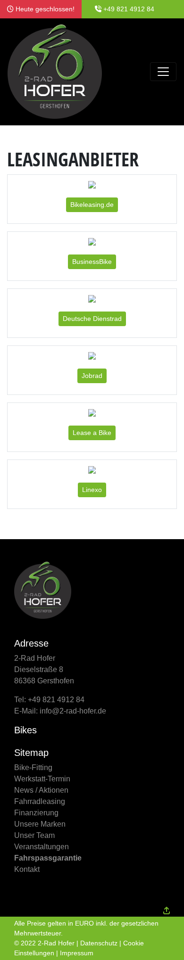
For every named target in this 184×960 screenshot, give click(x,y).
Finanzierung (36, 813)
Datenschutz (98, 943)
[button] (92, 204)
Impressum (76, 953)
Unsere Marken (40, 824)
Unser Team (34, 835)
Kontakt (27, 869)
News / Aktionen (41, 790)
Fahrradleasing (39, 801)
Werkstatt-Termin (42, 779)
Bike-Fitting (33, 767)
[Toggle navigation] (163, 71)
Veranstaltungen (41, 847)
